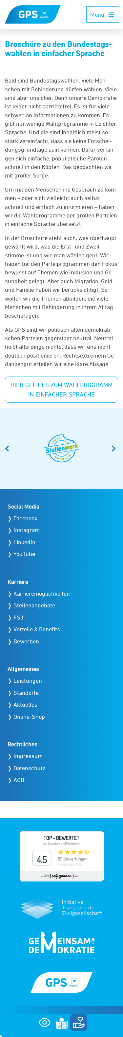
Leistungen (27, 680)
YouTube (24, 553)
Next (115, 448)
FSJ (18, 617)
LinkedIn (24, 542)
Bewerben (26, 641)
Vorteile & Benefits (36, 629)
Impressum (28, 755)
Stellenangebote (34, 605)
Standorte (26, 692)
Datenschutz (29, 768)
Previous (8, 448)
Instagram (26, 530)
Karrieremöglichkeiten (41, 593)
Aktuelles (25, 704)
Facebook (25, 518)
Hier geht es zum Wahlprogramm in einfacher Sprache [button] (61, 389)
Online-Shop (29, 716)
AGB (18, 779)
